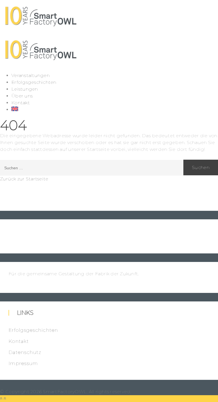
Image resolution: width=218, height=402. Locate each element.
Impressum (23, 363)
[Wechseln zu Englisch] (114, 109)
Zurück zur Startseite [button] (24, 179)
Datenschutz (25, 352)
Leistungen (24, 89)
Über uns (22, 96)
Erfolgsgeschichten (33, 82)
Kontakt (20, 102)
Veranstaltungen (30, 75)
